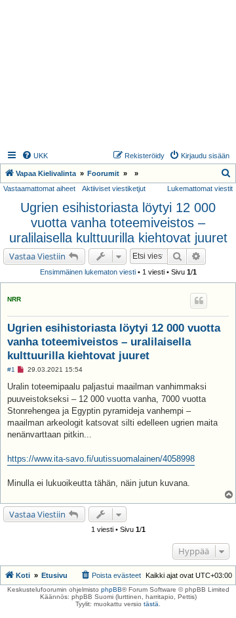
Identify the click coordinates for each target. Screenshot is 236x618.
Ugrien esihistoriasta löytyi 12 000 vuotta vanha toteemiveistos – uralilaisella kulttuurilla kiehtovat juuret (118, 222)
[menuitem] (35, 156)
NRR (14, 299)
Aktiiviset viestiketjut (114, 188)
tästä (151, 603)
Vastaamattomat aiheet (39, 188)
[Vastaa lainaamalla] (198, 301)
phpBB (111, 589)
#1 (11, 369)
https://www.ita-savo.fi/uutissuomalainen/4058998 (101, 459)
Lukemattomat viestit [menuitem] (200, 188)
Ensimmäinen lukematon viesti (88, 272)
